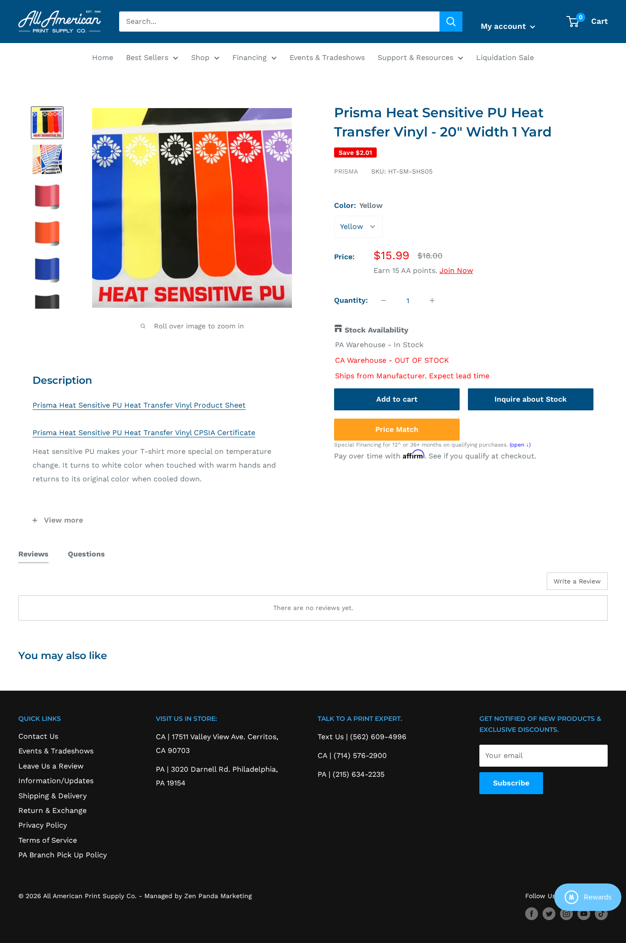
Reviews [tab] (33, 554)
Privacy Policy (42, 825)
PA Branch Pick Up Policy (62, 854)
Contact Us (38, 736)
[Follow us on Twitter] (549, 914)
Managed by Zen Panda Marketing (198, 895)
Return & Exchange (52, 810)
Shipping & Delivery (52, 795)
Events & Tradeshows (327, 57)
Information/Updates (55, 780)
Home (102, 57)
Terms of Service (47, 840)
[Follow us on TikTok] (601, 914)
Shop (200, 57)
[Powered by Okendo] (59, 584)
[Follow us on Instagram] (566, 914)
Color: (358, 205)
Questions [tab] (86, 554)
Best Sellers (147, 57)
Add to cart (396, 398)
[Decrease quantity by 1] (383, 300)
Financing (249, 57)
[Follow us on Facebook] (531, 914)
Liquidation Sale (505, 57)
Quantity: (351, 300)
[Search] (450, 21)
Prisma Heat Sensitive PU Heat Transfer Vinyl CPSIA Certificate (144, 432)
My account (504, 26)
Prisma (346, 171)
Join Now (456, 270)
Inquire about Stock (530, 398)
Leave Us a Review (50, 766)
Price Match (396, 429)
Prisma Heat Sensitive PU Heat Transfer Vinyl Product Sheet (139, 405)
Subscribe (511, 783)
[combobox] (279, 21)
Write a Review (577, 581)
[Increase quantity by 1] (432, 300)
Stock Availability (376, 330)
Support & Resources (415, 57)
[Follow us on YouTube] (583, 914)
